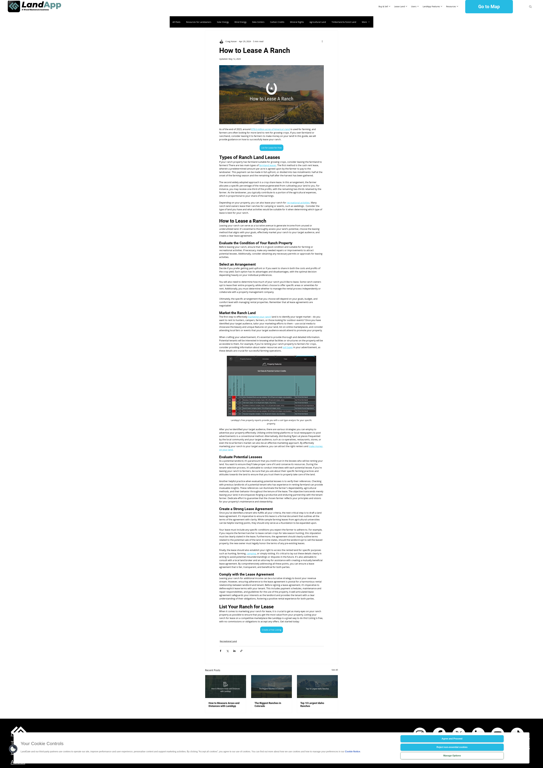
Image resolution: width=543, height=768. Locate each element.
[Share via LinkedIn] (234, 650)
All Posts (176, 22)
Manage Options (452, 755)
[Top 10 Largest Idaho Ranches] (317, 686)
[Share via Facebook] (220, 650)
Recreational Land (228, 641)
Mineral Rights (297, 22)
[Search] (530, 6)
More (364, 22)
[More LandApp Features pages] (441, 6)
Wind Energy (240, 22)
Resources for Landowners (198, 22)
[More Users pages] (418, 6)
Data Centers (258, 22)
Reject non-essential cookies (452, 747)
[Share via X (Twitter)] (227, 650)
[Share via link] (241, 650)
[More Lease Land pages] (406, 6)
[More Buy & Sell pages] (389, 6)
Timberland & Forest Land (344, 22)
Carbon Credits (277, 22)
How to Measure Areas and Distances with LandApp (224, 704)
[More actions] (322, 41)
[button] (13, 748)
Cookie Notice (352, 751)
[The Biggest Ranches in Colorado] (271, 686)
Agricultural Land (318, 22)
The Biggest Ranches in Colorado (268, 704)
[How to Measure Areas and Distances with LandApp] (225, 686)
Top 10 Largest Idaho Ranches (312, 704)
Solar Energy (223, 22)
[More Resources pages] (457, 6)
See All (335, 669)
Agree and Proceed (452, 738)
